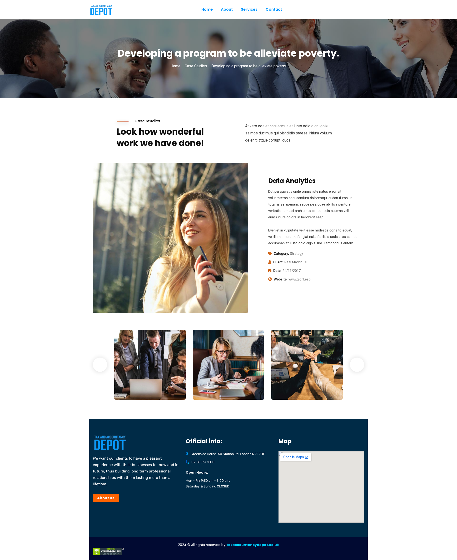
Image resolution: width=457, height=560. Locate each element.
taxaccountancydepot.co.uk (252, 544)
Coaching (208, 390)
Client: (278, 262)
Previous (100, 365)
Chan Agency (293, 383)
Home (175, 66)
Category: (281, 253)
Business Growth (219, 383)
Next (357, 365)
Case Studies (196, 66)
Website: (281, 279)
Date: (277, 271)
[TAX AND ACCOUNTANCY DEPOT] (115, 9)
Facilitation (131, 390)
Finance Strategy (140, 383)
